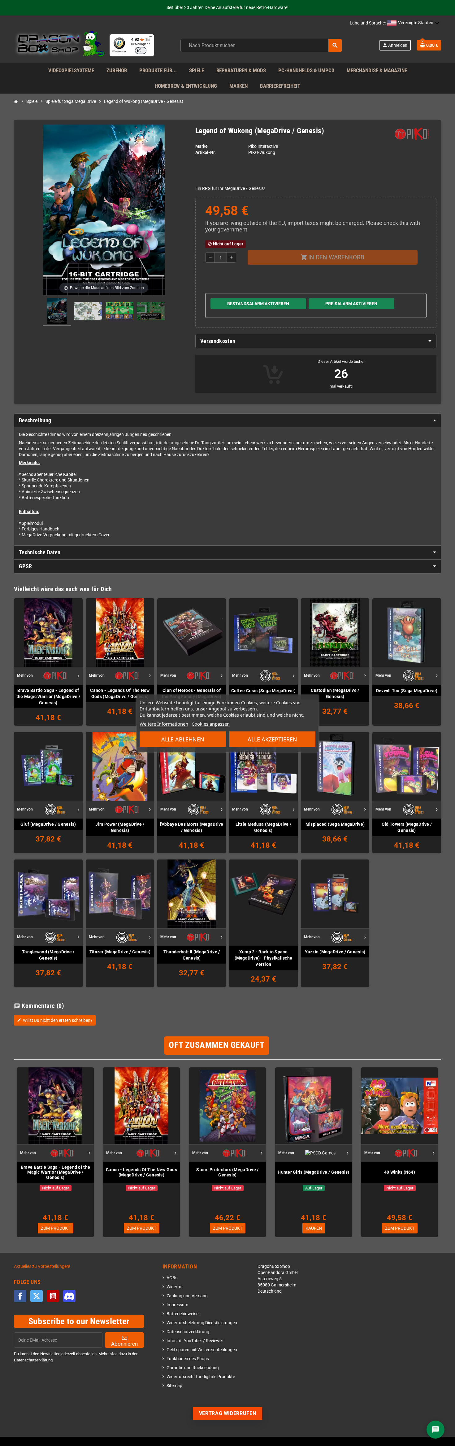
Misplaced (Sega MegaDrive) (335, 824)
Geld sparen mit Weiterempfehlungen (202, 1349)
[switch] (140, 50)
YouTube (53, 1296)
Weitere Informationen (164, 723)
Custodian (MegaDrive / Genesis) (335, 693)
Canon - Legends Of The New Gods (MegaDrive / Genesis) (120, 693)
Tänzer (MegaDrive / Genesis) (119, 951)
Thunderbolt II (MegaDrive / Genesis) (191, 954)
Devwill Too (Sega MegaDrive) (407, 690)
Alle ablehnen (182, 739)
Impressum (177, 1305)
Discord (69, 1296)
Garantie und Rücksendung (193, 1367)
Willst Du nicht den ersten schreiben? (55, 1020)
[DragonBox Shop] (59, 45)
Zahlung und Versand (187, 1296)
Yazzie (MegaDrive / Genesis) (335, 951)
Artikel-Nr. (205, 152)
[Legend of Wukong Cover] (57, 312)
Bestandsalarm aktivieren (258, 303)
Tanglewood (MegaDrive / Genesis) (48, 954)
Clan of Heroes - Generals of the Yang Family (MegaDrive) (192, 693)
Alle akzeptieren (272, 739)
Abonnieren (124, 1344)
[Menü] (150, 38)
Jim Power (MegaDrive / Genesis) (119, 827)
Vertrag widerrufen (227, 1413)
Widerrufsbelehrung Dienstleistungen (202, 1322)
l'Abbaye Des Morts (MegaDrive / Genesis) (191, 827)
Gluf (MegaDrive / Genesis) (48, 824)
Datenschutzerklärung (188, 1331)
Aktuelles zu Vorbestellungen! (42, 1266)
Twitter (36, 1296)
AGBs (172, 1278)
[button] (413, 23)
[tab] (316, 341)
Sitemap (174, 1385)
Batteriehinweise (182, 1313)
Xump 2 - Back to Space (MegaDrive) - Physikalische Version (263, 958)
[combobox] (261, 45)
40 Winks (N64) (399, 1172)
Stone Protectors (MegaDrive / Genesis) (227, 1172)
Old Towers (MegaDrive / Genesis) (407, 827)
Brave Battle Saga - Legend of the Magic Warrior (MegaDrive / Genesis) (48, 696)
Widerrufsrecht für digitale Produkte (201, 1376)
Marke (201, 146)
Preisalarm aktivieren (351, 303)
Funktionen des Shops (188, 1358)
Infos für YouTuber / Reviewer (195, 1340)
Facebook (20, 1296)
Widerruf (175, 1287)
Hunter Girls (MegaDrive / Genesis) (313, 1172)
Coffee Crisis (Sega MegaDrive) (263, 690)
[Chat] (435, 1430)
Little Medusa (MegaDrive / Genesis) (263, 827)
